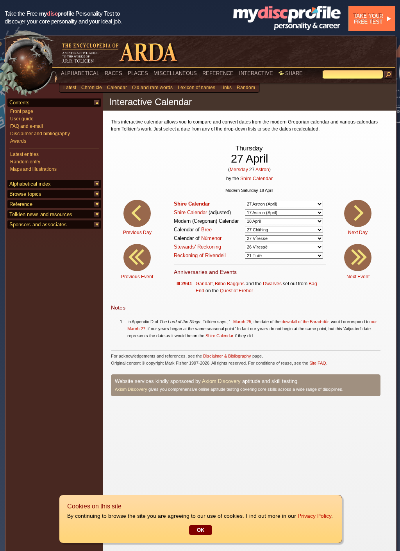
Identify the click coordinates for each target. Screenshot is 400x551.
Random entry (25, 162)
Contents (19, 103)
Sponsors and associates (38, 224)
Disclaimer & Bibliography (227, 356)
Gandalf (204, 283)
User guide (22, 119)
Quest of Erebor (236, 290)
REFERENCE (218, 73)
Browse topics (25, 194)
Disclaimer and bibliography (40, 133)
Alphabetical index (30, 184)
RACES (113, 73)
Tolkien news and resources (40, 214)
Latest (69, 87)
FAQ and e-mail (26, 126)
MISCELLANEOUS (175, 73)
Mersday (239, 169)
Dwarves (272, 283)
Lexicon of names (196, 87)
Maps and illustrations (33, 169)
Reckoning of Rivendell (200, 255)
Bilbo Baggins (230, 283)
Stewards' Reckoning (197, 247)
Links (226, 87)
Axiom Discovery (221, 381)
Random (246, 87)
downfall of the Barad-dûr (305, 321)
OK (200, 530)
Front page (21, 111)
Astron (262, 169)
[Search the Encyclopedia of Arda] (388, 75)
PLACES (138, 73)
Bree (206, 230)
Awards (18, 141)
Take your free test (368, 19)
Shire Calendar (256, 178)
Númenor (211, 238)
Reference (20, 204)
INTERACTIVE (256, 73)
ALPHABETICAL (80, 73)
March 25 (242, 321)
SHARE (293, 73)
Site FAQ (317, 363)
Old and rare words (152, 87)
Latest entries (24, 154)
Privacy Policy (314, 516)
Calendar (117, 87)
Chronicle (91, 87)
